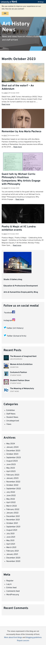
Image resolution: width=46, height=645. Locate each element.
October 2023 (12, 454)
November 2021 (13, 520)
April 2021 (10, 544)
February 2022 (12, 509)
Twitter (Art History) (14, 328)
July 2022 (10, 492)
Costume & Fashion (18, 372)
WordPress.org (12, 594)
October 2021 (12, 523)
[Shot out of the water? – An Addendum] (23, 75)
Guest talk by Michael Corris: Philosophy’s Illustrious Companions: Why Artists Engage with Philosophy (21, 179)
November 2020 (13, 561)
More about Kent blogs (13, 637)
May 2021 (10, 540)
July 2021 (10, 533)
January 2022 (12, 513)
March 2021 (11, 547)
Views (8, 424)
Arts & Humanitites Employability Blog (21, 292)
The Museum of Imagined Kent (23, 356)
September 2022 (13, 488)
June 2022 (11, 495)
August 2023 (12, 461)
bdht (5, 136)
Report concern (23, 640)
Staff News (10, 414)
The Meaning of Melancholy (22, 388)
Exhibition (10, 410)
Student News (12, 417)
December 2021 (13, 516)
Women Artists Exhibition (21, 364)
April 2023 (11, 471)
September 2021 (13, 527)
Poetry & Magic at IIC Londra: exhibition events (19, 228)
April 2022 (11, 502)
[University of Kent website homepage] (9, 2)
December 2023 (13, 451)
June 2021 (10, 537)
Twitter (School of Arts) (16, 336)
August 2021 (11, 530)
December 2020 (13, 558)
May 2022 (10, 499)
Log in (9, 584)
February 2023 (12, 475)
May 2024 (10, 444)
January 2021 (12, 554)
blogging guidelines (34, 637)
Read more (6, 104)
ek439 (6, 188)
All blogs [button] (41, 2)
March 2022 (11, 506)
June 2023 (11, 464)
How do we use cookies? (14, 9)
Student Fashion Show (20, 380)
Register (10, 581)
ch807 (6, 93)
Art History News (16, 27)
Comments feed (13, 591)
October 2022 (12, 485)
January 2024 (12, 447)
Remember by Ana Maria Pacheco (21, 131)
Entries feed (11, 587)
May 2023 (10, 468)
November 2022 (13, 482)
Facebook (8, 313)
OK (5, 13)
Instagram (8, 320)
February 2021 (12, 551)
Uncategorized (12, 421)
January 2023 (12, 478)
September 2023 (13, 457)
